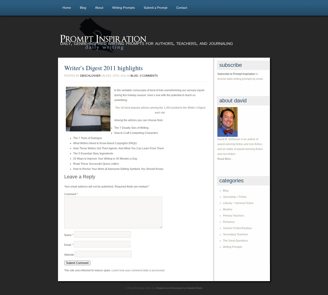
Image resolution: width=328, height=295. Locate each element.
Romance (229, 221)
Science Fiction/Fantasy (237, 228)
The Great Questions (235, 240)
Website (69, 254)
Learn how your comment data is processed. (138, 270)
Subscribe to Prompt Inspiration (236, 74)
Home (66, 7)
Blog (83, 7)
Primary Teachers (233, 215)
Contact (181, 7)
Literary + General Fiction (238, 203)
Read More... (225, 158)
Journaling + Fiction (235, 196)
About (99, 7)
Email (68, 245)
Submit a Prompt (155, 7)
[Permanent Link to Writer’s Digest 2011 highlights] (88, 109)
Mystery (227, 209)
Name (68, 235)
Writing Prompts (123, 7)
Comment (71, 194)
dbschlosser (90, 75)
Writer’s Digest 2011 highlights (103, 67)
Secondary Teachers (235, 234)
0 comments (149, 75)
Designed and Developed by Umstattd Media (179, 288)
